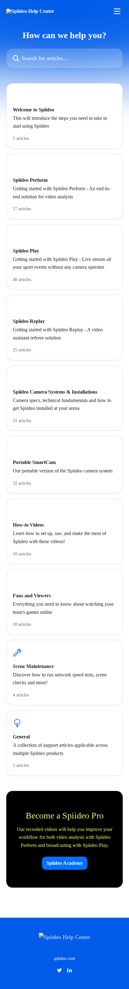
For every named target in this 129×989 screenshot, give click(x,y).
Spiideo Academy (64, 863)
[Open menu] (117, 11)
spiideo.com (64, 958)
